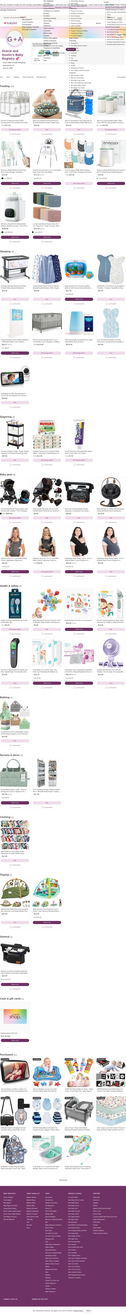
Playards (47, 1275)
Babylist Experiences (33, 1211)
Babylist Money (31, 1200)
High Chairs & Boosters (52, 1258)
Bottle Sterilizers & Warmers (53, 1225)
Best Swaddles (72, 1253)
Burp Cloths (48, 1230)
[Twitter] (22, 1303)
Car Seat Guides (73, 1197)
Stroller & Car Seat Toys (52, 1280)
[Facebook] (14, 1303)
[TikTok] (5, 1303)
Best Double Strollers (74, 1236)
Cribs (46, 1241)
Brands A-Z (48, 1208)
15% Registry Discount (10, 1216)
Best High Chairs (73, 1239)
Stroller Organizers (50, 1283)
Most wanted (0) (28, 77)
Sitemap (95, 1225)
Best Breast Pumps (74, 1228)
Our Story (29, 1225)
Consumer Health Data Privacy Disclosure (105, 1216)
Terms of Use (97, 1211)
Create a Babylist (8, 1197)
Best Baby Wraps (73, 1219)
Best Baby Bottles (73, 1203)
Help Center (96, 1197)
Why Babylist (7, 1203)
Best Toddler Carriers (74, 1255)
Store (8, 77)
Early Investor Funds (32, 1216)
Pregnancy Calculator (74, 1277)
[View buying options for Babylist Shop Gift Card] (15, 1016)
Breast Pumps (49, 1228)
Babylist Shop (31, 1205)
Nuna (46, 1272)
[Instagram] (9, 1303)
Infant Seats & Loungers (52, 1261)
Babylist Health (31, 1203)
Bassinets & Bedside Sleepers (54, 1219)
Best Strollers (72, 1250)
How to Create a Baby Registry (12, 1211)
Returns (95, 1205)
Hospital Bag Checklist (9, 1208)
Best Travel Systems (74, 1269)
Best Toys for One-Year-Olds (76, 1261)
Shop (47, 1193)
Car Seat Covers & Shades (53, 1236)
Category (16, 77)
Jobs (28, 1222)
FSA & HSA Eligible (51, 1211)
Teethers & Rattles (50, 1289)
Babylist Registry (31, 1197)
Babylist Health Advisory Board (102, 1208)
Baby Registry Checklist (10, 1205)
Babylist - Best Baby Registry (10, 23)
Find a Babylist (7, 1200)
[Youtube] (26, 1303)
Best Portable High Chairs (75, 1247)
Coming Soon (49, 1200)
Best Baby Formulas (74, 1211)
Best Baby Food (73, 1208)
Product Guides (75, 1193)
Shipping (95, 1203)
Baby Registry (9, 1193)
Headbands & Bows (51, 1255)
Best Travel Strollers (74, 1266)
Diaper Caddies (49, 1247)
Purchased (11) (41, 77)
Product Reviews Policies (100, 1233)
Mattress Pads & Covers (52, 1264)
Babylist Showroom (32, 1208)
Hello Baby (30, 1219)
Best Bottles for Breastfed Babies (78, 1225)
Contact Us (96, 1200)
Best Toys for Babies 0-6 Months (77, 1258)
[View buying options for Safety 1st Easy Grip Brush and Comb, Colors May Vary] (15, 604)
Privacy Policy (97, 1214)
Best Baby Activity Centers (76, 1200)
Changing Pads (49, 1239)
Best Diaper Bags (73, 1233)
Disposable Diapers (50, 1250)
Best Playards (72, 1244)
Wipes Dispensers (50, 1291)
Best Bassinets (72, 1222)
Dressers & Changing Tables (53, 1253)
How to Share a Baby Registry (12, 1214)
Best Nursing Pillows (74, 1241)
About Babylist (33, 1193)
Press (28, 1228)
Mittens (47, 1266)
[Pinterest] (18, 1303)
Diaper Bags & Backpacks (52, 1244)
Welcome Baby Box (9, 1219)
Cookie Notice (97, 1228)
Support (96, 1193)
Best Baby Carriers (73, 1205)
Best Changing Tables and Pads (77, 1230)
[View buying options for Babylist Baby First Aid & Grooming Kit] (79, 604)
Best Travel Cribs (73, 1264)
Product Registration (99, 1219)
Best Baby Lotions (73, 1214)
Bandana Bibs (49, 1214)
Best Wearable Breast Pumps (76, 1275)
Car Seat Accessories (51, 1233)
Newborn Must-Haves (51, 1203)
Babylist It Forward (32, 1214)
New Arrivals (48, 1197)
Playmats (48, 1277)
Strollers (47, 1286)
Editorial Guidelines (98, 1230)
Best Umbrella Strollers (75, 1272)
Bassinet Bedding (50, 1216)
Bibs (46, 1222)
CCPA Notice (96, 1222)
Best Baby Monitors (74, 1216)
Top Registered (49, 1205)
